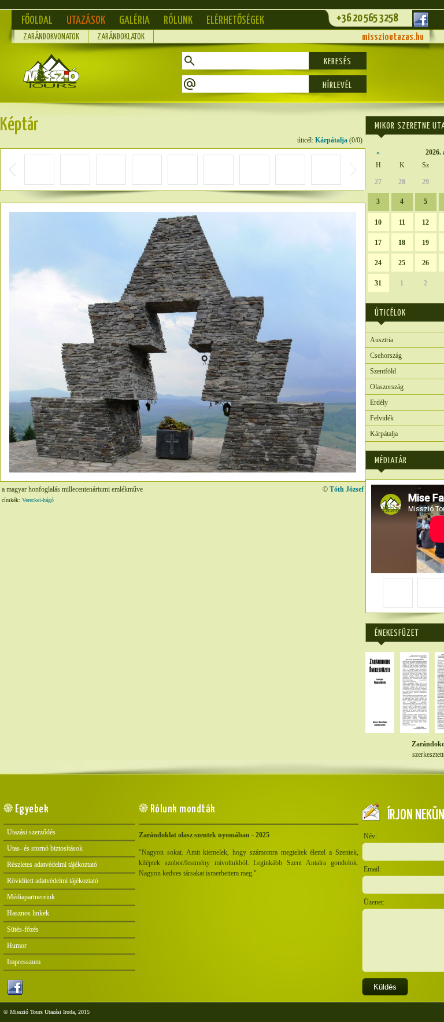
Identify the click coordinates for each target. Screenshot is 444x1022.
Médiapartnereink (31, 897)
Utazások (85, 20)
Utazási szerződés (31, 832)
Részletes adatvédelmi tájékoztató (52, 864)
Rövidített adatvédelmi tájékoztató (52, 881)
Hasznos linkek (28, 913)
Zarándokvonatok (51, 37)
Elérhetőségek (235, 20)
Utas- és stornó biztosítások (45, 848)
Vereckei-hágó (38, 500)
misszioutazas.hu (393, 37)
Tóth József (347, 489)
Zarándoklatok (121, 37)
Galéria (134, 20)
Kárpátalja (331, 140)
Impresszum (23, 962)
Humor (17, 946)
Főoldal (37, 20)
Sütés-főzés (23, 929)
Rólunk (178, 20)
